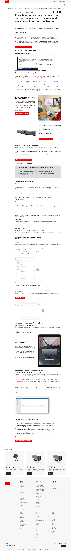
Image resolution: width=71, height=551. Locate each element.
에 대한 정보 (53, 519)
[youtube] (14, 545)
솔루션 (21, 512)
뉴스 (12, 4)
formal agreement (36, 374)
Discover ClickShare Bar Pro (22, 113)
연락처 (16, 4)
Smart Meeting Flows (47, 213)
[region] (36, 61)
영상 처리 (37, 502)
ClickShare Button (40, 77)
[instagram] (5, 545)
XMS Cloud (47, 290)
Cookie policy (22, 61)
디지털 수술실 (54, 481)
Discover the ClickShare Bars (46, 139)
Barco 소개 (24, 4)
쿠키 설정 (20, 64)
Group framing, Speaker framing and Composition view (44, 80)
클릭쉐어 (21, 481)
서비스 (53, 487)
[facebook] (53, 12)
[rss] (12, 545)
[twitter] (55, 12)
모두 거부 (40, 64)
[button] (37, 269)
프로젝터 (21, 489)
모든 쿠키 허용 (49, 64)
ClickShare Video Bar (41, 76)
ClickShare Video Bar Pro (22, 101)
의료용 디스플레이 (38, 481)
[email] (60, 12)
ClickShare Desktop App (20, 77)
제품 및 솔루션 (7, 4)
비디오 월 (21, 505)
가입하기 (63, 546)
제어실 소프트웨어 (38, 496)
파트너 (29, 4)
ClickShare (31, 327)
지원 (20, 4)
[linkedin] (57, 12)
